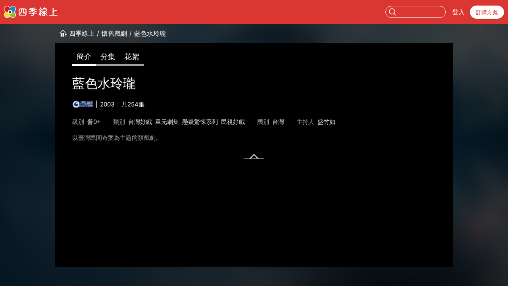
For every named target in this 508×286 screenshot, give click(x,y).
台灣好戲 (140, 122)
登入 (458, 12)
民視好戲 (233, 122)
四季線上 (81, 33)
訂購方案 (487, 12)
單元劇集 (167, 122)
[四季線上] (31, 11)
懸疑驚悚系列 (200, 122)
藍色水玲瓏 (150, 33)
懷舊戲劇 (114, 33)
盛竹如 (326, 122)
